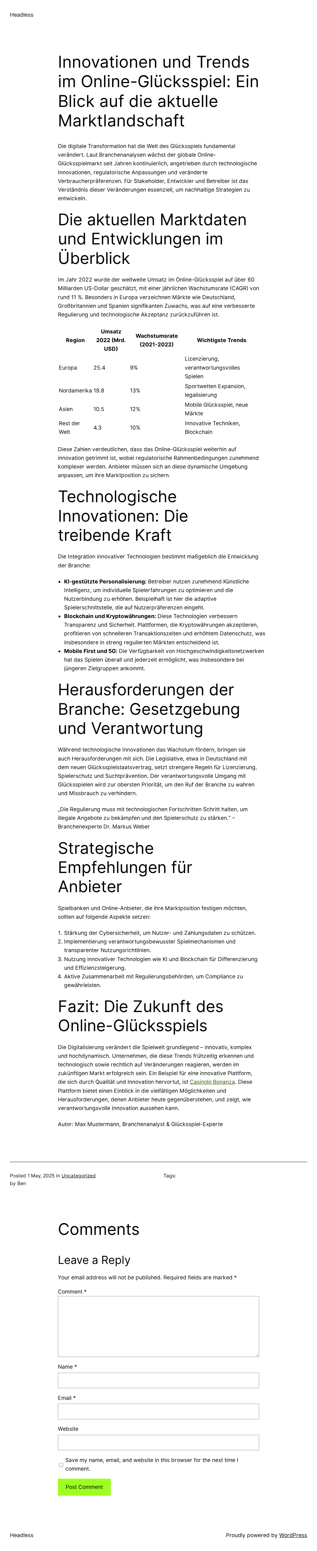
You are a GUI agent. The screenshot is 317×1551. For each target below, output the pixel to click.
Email (67, 1398)
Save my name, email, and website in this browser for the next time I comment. (151, 1464)
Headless (21, 14)
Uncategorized (79, 1176)
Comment (72, 1291)
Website (68, 1429)
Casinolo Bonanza (212, 1081)
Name (67, 1366)
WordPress (293, 1535)
